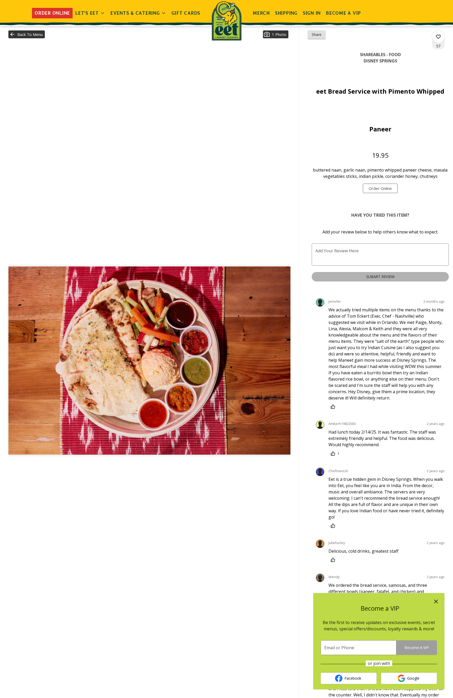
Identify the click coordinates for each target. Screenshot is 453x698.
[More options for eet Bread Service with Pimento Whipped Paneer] (438, 36)
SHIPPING (286, 13)
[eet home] (226, 21)
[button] (90, 13)
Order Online (52, 13)
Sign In (312, 13)
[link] (380, 188)
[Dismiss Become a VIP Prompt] (436, 601)
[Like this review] (334, 406)
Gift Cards (186, 13)
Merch (261, 13)
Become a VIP (343, 13)
